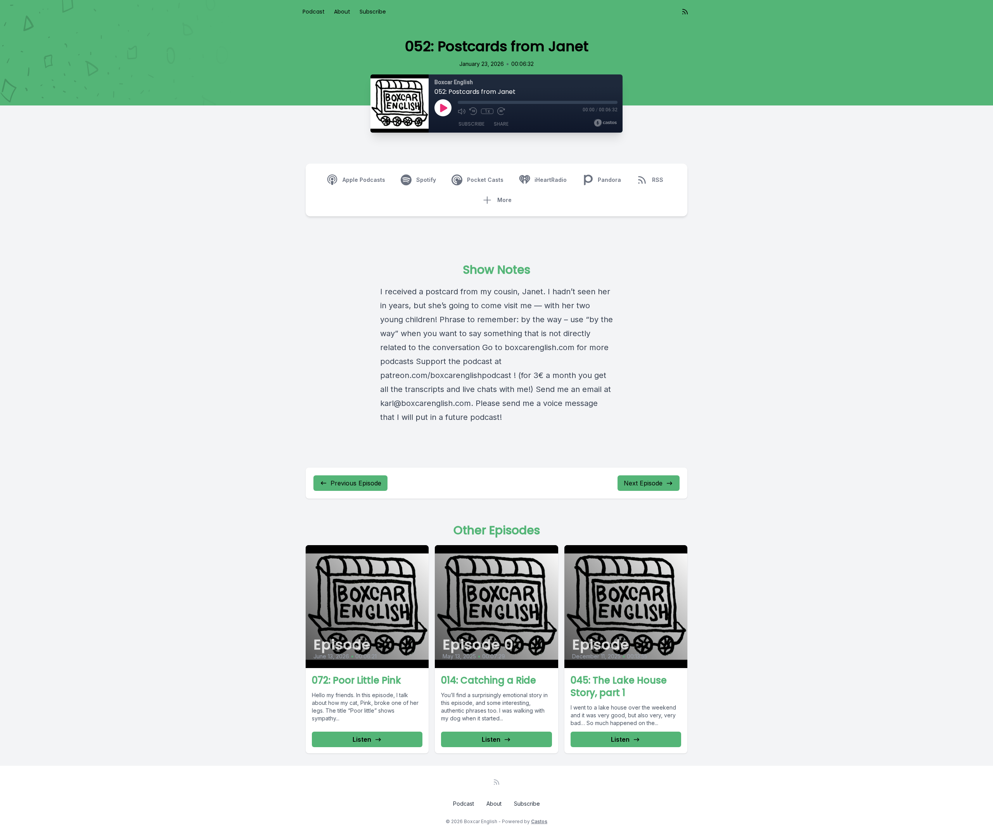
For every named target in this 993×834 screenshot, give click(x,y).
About (342, 12)
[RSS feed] (685, 12)
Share (501, 124)
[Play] (443, 107)
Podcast (314, 12)
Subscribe (373, 12)
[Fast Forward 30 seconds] (501, 111)
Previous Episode (355, 483)
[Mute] (461, 111)
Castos (539, 821)
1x (487, 111)
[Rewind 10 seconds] (473, 111)
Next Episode (643, 483)
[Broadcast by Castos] (605, 123)
